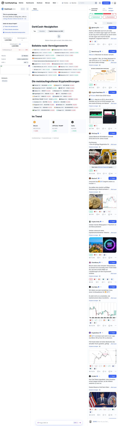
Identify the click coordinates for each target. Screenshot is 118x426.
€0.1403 (69, 99)
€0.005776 (67, 104)
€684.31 (42, 96)
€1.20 (67, 88)
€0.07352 (44, 104)
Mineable (4, 81)
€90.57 (42, 91)
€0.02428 (66, 110)
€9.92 (62, 96)
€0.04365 (43, 85)
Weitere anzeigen (111, 9)
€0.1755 (43, 102)
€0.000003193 (44, 110)
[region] (40, 3)
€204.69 (43, 107)
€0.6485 (62, 102)
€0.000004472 (67, 107)
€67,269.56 (64, 85)
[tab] (35, 31)
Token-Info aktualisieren (11, 26)
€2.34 (45, 99)
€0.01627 (45, 88)
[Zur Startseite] (9, 3)
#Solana (93, 95)
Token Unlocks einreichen (11, 29)
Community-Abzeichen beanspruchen (15, 32)
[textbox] (101, 421)
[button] (55, 3)
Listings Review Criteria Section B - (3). (14, 18)
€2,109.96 (63, 91)
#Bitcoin (91, 54)
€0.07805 (64, 93)
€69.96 (44, 93)
